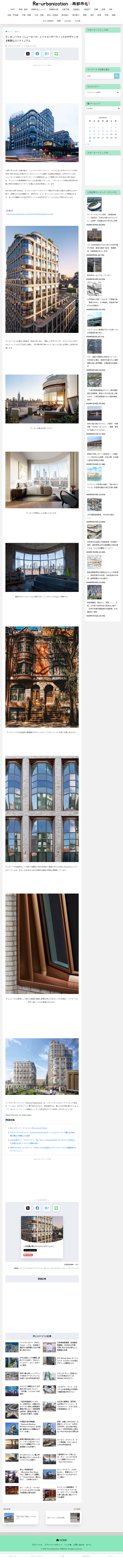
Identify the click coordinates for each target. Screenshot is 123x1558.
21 (107, 134)
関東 (85, 15)
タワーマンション (37, 1268)
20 (103, 134)
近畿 (96, 9)
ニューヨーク (51, 1268)
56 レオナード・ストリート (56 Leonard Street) (28, 1128)
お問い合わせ (78, 1545)
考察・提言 (23, 9)
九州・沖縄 (38, 15)
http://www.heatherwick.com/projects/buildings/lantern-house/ (30, 214)
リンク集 (67, 1545)
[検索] (116, 76)
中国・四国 (26, 15)
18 (94, 134)
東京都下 (76, 15)
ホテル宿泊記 (48, 21)
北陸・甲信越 (12, 15)
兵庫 (103, 9)
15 (111, 131)
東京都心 (65, 15)
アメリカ (24, 1268)
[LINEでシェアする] (56, 53)
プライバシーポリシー (53, 1545)
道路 (114, 15)
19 (98, 134)
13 (103, 131)
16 (116, 131)
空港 (106, 15)
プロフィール (37, 1545)
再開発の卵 (53, 9)
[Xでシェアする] (28, 53)
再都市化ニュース (38, 9)
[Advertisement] (42, 85)
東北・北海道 (52, 15)
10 (90, 131)
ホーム (89, 1545)
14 (107, 131)
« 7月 (87, 144)
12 (98, 131)
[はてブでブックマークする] (46, 53)
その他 (77, 21)
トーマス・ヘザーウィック (68, 1268)
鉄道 (99, 15)
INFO (13, 9)
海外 (92, 15)
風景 (59, 21)
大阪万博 (65, 9)
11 (94, 131)
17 (90, 134)
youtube (67, 21)
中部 (110, 9)
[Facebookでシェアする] (37, 53)
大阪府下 (87, 9)
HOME (63, 1540)
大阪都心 (76, 9)
